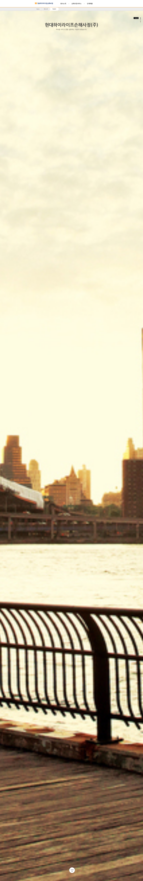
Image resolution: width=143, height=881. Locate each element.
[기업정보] (140, 18)
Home (37, 9)
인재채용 (90, 4)
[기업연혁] (140, 21)
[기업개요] (140, 20)
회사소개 (63, 4)
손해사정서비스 (76, 4)
